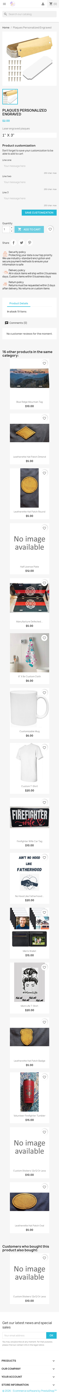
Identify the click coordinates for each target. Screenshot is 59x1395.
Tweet (21, 242)
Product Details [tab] (18, 303)
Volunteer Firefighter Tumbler (29, 1115)
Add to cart (29, 229)
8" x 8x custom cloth (29, 676)
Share (13, 242)
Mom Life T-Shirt (29, 1005)
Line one (6, 160)
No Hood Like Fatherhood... (29, 896)
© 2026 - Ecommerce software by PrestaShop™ (29, 1390)
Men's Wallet (29, 950)
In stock (12, 311)
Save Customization (39, 212)
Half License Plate (29, 566)
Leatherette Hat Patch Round (29, 511)
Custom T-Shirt (29, 786)
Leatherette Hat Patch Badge (29, 1060)
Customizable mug (30, 731)
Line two (6, 176)
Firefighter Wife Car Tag (29, 841)
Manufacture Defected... (29, 621)
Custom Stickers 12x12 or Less (29, 1170)
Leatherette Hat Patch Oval (29, 1225)
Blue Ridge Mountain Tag (29, 401)
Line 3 (5, 192)
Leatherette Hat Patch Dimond (29, 456)
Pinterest (29, 242)
